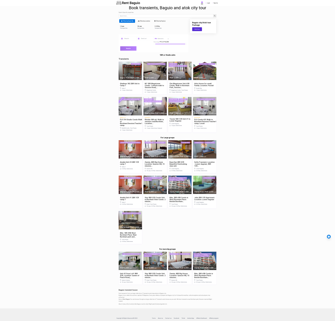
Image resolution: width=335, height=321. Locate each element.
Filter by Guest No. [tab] (128, 21)
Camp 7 (124, 88)
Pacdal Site (199, 88)
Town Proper (184, 90)
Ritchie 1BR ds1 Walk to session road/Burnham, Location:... (154, 121)
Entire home (129, 90)
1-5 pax (122, 26)
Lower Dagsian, (175, 123)
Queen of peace (126, 280)
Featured (160, 128)
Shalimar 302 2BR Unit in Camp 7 (129, 84)
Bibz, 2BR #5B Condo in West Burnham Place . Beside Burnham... (179, 199)
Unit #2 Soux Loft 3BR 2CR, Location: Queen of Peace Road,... (129, 275)
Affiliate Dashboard (201, 318)
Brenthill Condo (125, 128)
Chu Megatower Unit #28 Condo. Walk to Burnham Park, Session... (179, 85)
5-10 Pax (157, 26)
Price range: (156, 42)
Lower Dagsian (200, 168)
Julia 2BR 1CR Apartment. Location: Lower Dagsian (204, 198)
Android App (190, 318)
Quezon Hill (149, 168)
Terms (154, 318)
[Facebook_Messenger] (329, 237)
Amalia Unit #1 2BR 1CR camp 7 (129, 198)
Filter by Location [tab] (145, 21)
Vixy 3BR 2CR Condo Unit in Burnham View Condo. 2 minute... (155, 199)
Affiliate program (214, 318)
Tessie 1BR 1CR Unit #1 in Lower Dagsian (180, 120)
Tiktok (183, 318)
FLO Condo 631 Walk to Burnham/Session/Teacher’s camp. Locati (205, 121)
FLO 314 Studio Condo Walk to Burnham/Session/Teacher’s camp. (131, 122)
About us (160, 318)
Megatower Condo (151, 90)
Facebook (176, 318)
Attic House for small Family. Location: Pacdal (204, 84)
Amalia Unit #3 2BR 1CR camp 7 (129, 163)
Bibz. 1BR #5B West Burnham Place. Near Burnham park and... (128, 235)
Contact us (168, 318)
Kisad (147, 204)
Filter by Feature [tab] (160, 21)
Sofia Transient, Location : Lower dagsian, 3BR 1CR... (204, 164)
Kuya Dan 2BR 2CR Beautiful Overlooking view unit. (178, 164)
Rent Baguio (126, 299)
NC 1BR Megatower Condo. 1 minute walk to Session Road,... (154, 85)
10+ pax (139, 26)
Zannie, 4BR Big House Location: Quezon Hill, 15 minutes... (154, 164)
